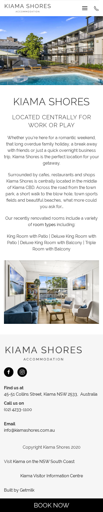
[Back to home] (28, 8)
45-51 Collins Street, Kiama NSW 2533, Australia (50, 394)
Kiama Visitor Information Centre (51, 475)
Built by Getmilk (19, 490)
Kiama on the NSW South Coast (43, 461)
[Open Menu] (84, 8)
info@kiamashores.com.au (29, 430)
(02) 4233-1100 (18, 409)
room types (44, 224)
